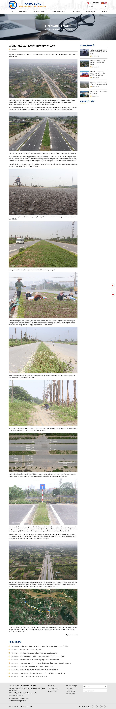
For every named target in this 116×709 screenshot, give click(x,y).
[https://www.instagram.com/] (105, 706)
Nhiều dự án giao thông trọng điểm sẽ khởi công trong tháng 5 (38, 656)
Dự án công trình (59, 12)
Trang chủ (47, 29)
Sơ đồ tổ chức (52, 691)
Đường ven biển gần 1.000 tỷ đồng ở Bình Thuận (32, 666)
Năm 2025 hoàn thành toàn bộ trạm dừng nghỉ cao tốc (35, 660)
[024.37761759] (113, 285)
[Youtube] (113, 294)
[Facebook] (113, 290)
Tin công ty (69, 688)
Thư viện (76, 12)
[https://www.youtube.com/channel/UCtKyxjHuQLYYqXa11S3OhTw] (101, 706)
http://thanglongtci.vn (20, 701)
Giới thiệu (23, 12)
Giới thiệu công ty (53, 688)
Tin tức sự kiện (39, 12)
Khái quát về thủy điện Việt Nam (26, 650)
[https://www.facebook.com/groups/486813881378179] (93, 706)
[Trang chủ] (12, 12)
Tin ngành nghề (70, 691)
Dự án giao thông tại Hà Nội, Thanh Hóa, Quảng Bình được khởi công (39, 646)
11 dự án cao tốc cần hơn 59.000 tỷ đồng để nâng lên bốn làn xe (38, 673)
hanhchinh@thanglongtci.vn (20, 698)
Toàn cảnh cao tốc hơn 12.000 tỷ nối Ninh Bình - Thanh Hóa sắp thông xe (41, 663)
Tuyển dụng (90, 12)
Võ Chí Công (48, 109)
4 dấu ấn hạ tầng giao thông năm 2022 (29, 676)
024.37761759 (94, 3)
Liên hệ (104, 12)
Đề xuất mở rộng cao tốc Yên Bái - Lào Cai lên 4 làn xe (34, 653)
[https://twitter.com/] (97, 706)
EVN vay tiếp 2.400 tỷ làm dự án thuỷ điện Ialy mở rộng (34, 670)
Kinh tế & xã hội (70, 694)
